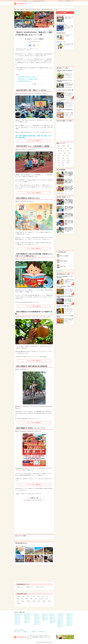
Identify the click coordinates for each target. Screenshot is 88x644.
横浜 (18, 598)
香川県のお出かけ (61, 625)
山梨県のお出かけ (27, 617)
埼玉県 (39, 601)
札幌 (64, 153)
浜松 (63, 162)
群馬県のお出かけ (37, 621)
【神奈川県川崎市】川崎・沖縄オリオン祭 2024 (27, 76)
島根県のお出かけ (61, 621)
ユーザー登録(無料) (67, 1)
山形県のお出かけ (18, 622)
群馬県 (44, 601)
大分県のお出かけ (69, 621)
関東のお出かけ (36, 614)
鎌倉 (22, 598)
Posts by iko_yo (59, 270)
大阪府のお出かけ (52, 615)
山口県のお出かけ (61, 618)
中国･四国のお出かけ (61, 614)
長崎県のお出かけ (69, 618)
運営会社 (25, 631)
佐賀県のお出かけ (69, 617)
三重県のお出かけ (45, 618)
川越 (35, 598)
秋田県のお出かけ (18, 621)
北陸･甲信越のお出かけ (28, 614)
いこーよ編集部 (36, 29)
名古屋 (63, 146)
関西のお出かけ (52, 614)
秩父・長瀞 (41, 598)
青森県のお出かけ (18, 618)
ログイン (72, 1)
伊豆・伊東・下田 (61, 150)
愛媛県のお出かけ (61, 622)
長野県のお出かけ (27, 615)
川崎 (31, 598)
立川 (47, 596)
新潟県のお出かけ (27, 618)
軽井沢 (68, 162)
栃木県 (49, 601)
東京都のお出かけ (37, 615)
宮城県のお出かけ (18, 617)
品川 (23, 596)
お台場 (18, 596)
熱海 (59, 160)
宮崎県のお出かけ (69, 622)
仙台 (68, 150)
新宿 (43, 596)
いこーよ (17, 1)
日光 (46, 598)
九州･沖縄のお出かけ (70, 614)
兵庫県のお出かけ (52, 618)
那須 (18, 601)
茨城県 (18, 603)
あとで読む (61, 1)
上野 (38, 596)
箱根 (27, 598)
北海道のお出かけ (18, 615)
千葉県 (34, 601)
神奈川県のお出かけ (37, 617)
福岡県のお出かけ (69, 615)
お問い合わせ (17, 631)
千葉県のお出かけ (37, 618)
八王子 (28, 596)
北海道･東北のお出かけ (18, 614)
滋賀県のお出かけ (52, 622)
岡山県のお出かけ (61, 617)
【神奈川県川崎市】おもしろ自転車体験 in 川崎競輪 (27, 78)
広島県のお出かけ (61, 615)
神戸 (65, 148)
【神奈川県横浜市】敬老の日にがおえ (25, 81)
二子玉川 (33, 596)
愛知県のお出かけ (45, 615)
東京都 (23, 601)
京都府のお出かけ (52, 617)
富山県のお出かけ (27, 621)
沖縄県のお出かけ (69, 625)
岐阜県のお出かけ (45, 617)
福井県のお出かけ (27, 622)
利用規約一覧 (42, 631)
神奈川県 (28, 601)
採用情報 (33, 631)
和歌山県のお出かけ (53, 621)
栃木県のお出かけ (37, 622)
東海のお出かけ (44, 614)
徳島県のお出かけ (61, 626)
